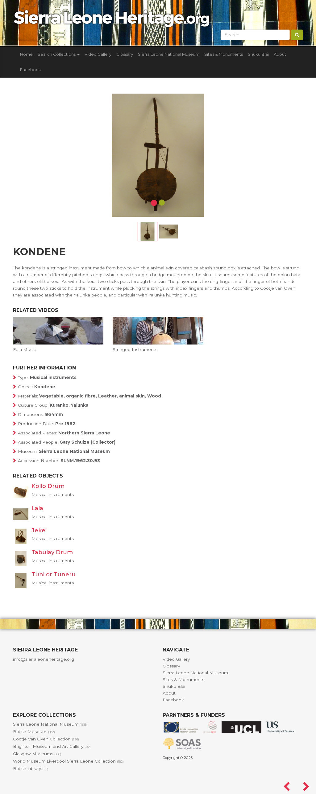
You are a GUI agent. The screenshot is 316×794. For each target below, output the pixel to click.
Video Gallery (98, 54)
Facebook (30, 69)
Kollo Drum (47, 486)
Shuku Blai (258, 54)
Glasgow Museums (37, 753)
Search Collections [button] (57, 54)
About (280, 54)
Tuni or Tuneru (53, 574)
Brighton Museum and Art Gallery (52, 746)
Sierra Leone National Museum (168, 54)
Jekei (39, 530)
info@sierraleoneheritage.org (43, 659)
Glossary (124, 54)
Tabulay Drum (52, 552)
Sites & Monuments (223, 54)
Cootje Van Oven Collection (46, 738)
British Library (30, 768)
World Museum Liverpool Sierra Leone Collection (68, 761)
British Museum (34, 731)
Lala (37, 508)
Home (26, 54)
